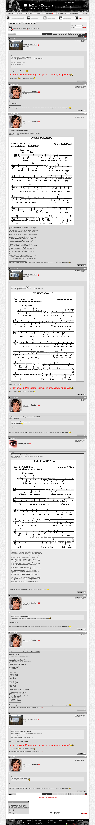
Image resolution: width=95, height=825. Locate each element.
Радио (60, 820)
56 (61, 34)
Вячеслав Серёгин (30, 92)
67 (69, 34)
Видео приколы (74, 13)
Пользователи (67, 18)
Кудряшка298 (23, 443)
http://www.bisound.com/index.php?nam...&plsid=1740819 (24, 417)
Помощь (86, 10)
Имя (72, 25)
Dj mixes (20, 820)
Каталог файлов (49, 820)
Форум (80, 18)
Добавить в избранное (83, 11)
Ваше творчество (35, 28)
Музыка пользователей (17, 18)
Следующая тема (52, 797)
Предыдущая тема (43, 797)
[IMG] (10, 811)
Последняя (82, 34)
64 (63, 34)
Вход (66, 2)
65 (65, 34)
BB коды (11, 809)
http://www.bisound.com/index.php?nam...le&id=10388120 (24, 133)
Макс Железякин (30, 45)
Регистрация (71, 2)
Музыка (10, 13)
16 (59, 34)
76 (73, 34)
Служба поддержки (42, 822)
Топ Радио (49, 13)
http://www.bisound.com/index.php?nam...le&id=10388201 (24, 652)
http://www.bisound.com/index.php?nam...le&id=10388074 (26, 58)
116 (75, 34)
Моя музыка (34, 18)
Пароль (72, 27)
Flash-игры (84, 13)
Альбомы (29, 13)
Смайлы (11, 810)
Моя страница (51, 18)
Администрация (32, 822)
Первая (55, 34)
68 (71, 34)
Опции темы (82, 36)
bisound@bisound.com (56, 822)
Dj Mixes (19, 13)
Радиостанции (62, 13)
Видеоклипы (39, 13)
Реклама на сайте (17, 822)
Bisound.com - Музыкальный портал (21, 28)
